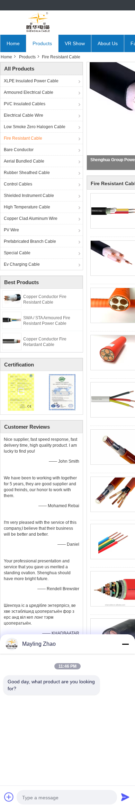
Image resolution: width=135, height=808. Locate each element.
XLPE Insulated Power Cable (31, 81)
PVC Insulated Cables (24, 103)
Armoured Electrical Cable (28, 92)
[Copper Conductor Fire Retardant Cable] (11, 341)
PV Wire (11, 230)
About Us (108, 43)
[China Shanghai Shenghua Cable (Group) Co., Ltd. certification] (21, 391)
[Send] (125, 797)
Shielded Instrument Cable (29, 195)
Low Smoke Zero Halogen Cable (34, 126)
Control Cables (18, 184)
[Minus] (125, 644)
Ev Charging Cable (22, 264)
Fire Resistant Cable (23, 138)
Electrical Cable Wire (23, 115)
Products (42, 43)
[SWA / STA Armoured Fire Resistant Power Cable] (11, 320)
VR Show (75, 43)
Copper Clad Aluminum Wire (30, 218)
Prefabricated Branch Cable (30, 241)
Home (13, 43)
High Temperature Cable (27, 207)
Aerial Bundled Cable (24, 161)
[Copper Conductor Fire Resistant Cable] (11, 298)
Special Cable (17, 252)
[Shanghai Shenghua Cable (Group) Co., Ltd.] (38, 22)
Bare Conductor (19, 149)
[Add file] (9, 797)
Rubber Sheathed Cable (27, 172)
